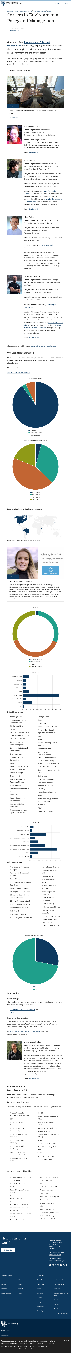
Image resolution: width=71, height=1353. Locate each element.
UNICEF (13, 1013)
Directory (39, 1297)
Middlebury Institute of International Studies (19, 11)
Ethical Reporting (41, 1311)
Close (65, 1340)
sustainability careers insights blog (43, 346)
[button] (57, 3)
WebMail (56, 1304)
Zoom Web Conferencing (61, 1313)
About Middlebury (6, 1330)
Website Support (58, 1309)
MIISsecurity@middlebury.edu (57, 1261)
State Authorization (59, 1300)
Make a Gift (8, 1250)
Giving (3, 1333)
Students (20, 1289)
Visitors (20, 1293)
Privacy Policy (30, 1349)
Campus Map (40, 1284)
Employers (4, 1289)
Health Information (59, 1280)
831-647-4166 (60, 1252)
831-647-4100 (53, 1248)
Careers (49, 11)
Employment (40, 1306)
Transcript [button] (14, 117)
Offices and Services (59, 1284)
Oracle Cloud (57, 1289)
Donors (3, 1284)
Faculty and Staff (6, 1293)
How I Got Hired (34, 152)
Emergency (40, 1302)
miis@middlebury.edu (55, 1254)
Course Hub (40, 1293)
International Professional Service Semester (24, 1031)
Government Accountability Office (22, 1009)
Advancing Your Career (39, 11)
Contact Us (40, 1289)
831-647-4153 (58, 1258)
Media (20, 1280)
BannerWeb (40, 1280)
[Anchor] (32, 70)
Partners (20, 1284)
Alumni (3, 1280)
